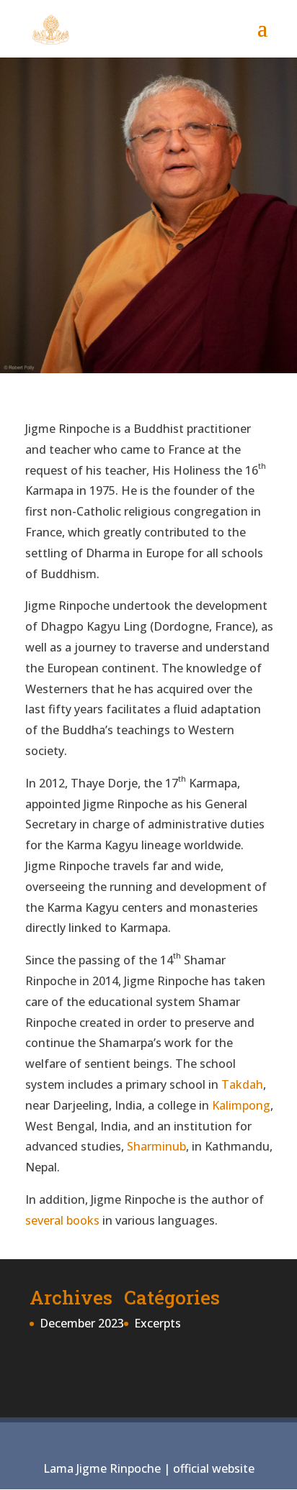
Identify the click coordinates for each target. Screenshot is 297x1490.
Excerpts (157, 1323)
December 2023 (82, 1323)
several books (62, 1220)
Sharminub (156, 1146)
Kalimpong (241, 1105)
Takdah (242, 1084)
